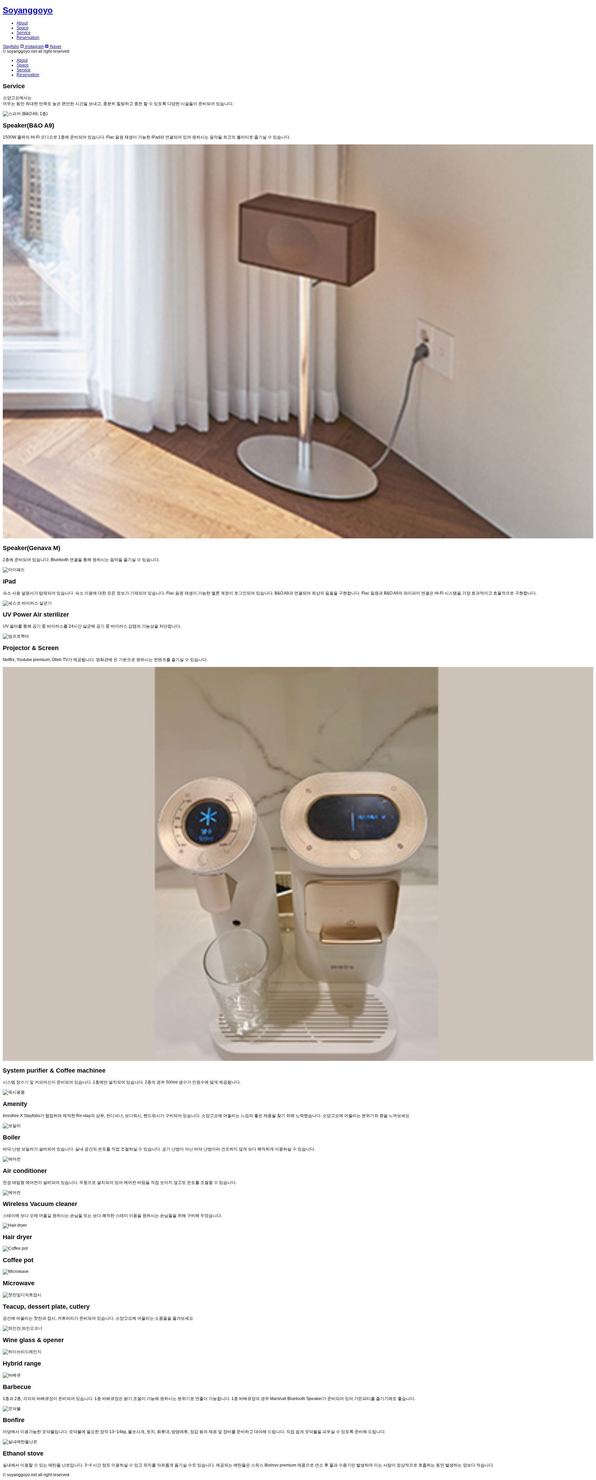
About (22, 23)
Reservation (28, 37)
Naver (55, 46)
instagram (34, 46)
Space (23, 28)
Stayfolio (11, 46)
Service (24, 32)
